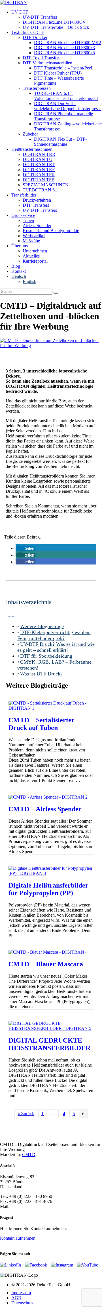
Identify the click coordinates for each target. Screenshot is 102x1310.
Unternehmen (35, 251)
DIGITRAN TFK (39, 174)
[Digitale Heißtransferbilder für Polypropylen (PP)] (51, 873)
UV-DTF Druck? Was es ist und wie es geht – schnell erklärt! (56, 647)
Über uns (19, 245)
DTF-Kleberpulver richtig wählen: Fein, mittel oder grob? (54, 635)
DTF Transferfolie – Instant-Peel (63, 68)
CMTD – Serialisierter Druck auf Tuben (41, 723)
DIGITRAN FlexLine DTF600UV (54, 22)
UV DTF (19, 12)
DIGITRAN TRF (39, 169)
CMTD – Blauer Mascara (45, 964)
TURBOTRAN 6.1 (40, 190)
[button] (25, 548)
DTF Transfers (36, 205)
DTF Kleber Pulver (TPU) (58, 73)
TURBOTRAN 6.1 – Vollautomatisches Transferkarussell (66, 96)
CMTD (28, 1154)
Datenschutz (22, 1302)
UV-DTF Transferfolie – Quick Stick (56, 27)
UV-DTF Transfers (40, 17)
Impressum (21, 1292)
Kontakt (18, 271)
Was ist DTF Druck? (41, 674)
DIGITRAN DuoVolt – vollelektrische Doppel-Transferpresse (67, 106)
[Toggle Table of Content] (10, 616)
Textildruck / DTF (27, 32)
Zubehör (30, 134)
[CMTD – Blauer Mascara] (48, 952)
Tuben (28, 220)
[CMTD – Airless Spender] (48, 797)
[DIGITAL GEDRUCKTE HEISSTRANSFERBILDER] (51, 1028)
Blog (15, 266)
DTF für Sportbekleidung (46, 656)
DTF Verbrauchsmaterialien (47, 62)
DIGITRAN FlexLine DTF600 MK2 (67, 42)
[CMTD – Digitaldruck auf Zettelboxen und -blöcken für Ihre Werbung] (51, 345)
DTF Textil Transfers (41, 57)
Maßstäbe (31, 240)
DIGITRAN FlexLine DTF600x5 (64, 52)
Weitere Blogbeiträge (42, 626)
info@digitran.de (25, 1206)
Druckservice (23, 215)
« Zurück (26, 1113)
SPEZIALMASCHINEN (46, 184)
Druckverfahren (37, 200)
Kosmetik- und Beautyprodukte (51, 230)
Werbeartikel (34, 235)
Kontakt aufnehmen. (18, 1238)
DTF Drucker (35, 37)
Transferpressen (37, 88)
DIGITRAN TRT (39, 164)
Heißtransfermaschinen (31, 149)
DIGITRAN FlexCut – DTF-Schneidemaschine (60, 142)
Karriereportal (35, 261)
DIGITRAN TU (37, 159)
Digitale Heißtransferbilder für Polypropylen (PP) (48, 889)
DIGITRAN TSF (38, 179)
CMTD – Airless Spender (45, 809)
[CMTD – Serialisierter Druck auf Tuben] (51, 708)
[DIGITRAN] (13, 2)
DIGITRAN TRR (39, 154)
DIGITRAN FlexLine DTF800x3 (64, 47)
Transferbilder (23, 195)
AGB (16, 1297)
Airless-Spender (37, 225)
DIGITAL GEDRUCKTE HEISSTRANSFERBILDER (49, 1044)
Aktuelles (31, 256)
